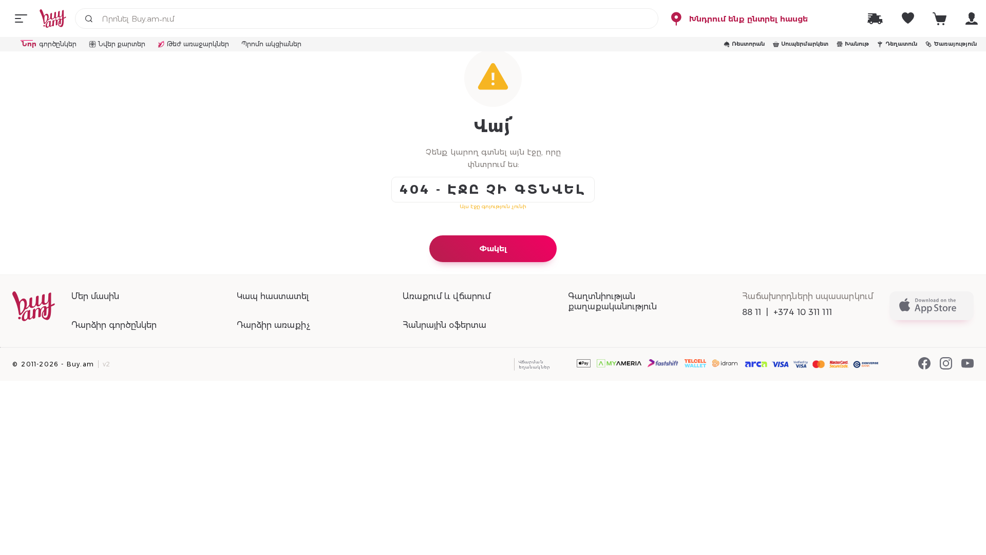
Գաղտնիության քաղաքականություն (612, 301)
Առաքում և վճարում (446, 296)
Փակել (493, 248)
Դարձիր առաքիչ (273, 325)
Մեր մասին (95, 296)
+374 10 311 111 (802, 312)
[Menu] (21, 18)
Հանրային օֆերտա (444, 325)
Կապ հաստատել (273, 296)
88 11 (752, 312)
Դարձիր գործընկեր (114, 325)
